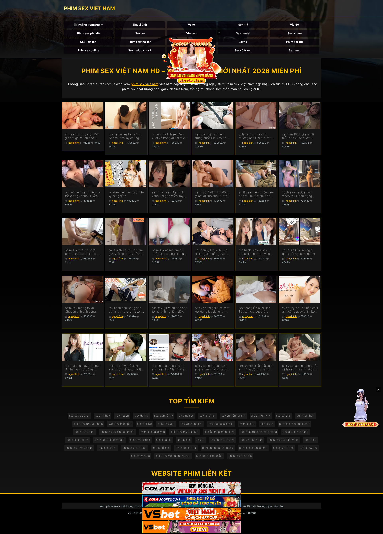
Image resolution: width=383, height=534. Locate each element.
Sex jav (140, 33)
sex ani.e (310, 439)
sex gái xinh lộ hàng (295, 431)
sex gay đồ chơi (79, 415)
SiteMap (251, 512)
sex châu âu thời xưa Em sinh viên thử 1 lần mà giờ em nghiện (169, 367)
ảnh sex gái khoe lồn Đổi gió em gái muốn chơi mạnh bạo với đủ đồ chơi (82, 136)
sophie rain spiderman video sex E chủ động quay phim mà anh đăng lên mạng (298, 194)
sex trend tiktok (140, 439)
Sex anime (295, 33)
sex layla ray (207, 415)
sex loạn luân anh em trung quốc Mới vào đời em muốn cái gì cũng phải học (213, 136)
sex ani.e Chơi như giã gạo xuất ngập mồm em (298, 252)
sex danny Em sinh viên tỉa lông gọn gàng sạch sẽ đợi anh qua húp (212, 252)
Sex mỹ (243, 24)
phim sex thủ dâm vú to (284, 439)
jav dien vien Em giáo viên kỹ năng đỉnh (126, 194)
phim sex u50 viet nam (88, 423)
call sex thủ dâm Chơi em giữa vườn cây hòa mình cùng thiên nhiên (126, 252)
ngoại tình (73, 142)
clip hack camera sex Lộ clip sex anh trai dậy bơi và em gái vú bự (255, 252)
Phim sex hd (294, 41)
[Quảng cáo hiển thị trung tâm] (191, 60)
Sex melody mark (140, 50)
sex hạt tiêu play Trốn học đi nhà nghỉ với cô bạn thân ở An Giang (82, 367)
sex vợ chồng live (191, 423)
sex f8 (200, 439)
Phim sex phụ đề (88, 33)
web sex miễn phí (120, 423)
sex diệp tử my (163, 415)
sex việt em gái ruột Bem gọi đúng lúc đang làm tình (212, 309)
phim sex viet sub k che (294, 423)
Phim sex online (88, 50)
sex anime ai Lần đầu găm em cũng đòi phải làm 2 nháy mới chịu (256, 367)
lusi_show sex (308, 447)
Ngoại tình (140, 24)
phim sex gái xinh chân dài (117, 431)
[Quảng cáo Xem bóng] (191, 488)
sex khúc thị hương (223, 439)
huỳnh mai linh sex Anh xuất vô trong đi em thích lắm (169, 136)
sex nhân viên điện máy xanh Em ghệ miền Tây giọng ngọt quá (168, 194)
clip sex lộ (267, 423)
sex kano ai (283, 415)
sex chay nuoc (140, 455)
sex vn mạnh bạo (252, 439)
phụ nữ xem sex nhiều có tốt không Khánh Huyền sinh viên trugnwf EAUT (82, 194)
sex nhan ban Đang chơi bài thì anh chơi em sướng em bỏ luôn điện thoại (126, 309)
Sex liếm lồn (88, 41)
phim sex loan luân (134, 447)
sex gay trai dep (283, 447)
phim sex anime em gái (109, 439)
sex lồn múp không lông (219, 431)
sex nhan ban (305, 415)
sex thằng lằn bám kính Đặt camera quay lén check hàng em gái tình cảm (255, 309)
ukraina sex (186, 415)
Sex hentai (243, 33)
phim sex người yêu (152, 431)
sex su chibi (163, 439)
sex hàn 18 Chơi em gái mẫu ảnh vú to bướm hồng (298, 136)
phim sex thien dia (240, 455)
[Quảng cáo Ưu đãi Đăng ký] (191, 501)
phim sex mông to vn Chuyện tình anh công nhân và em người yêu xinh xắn (80, 309)
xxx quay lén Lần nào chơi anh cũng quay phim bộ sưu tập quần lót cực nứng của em (300, 309)
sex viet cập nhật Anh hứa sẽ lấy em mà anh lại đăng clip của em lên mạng (300, 367)
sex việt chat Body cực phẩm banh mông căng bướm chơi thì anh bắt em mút (212, 367)
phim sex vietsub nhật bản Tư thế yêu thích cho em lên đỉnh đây (82, 252)
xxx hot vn (122, 415)
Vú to (191, 24)
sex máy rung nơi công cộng (259, 431)
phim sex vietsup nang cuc (173, 455)
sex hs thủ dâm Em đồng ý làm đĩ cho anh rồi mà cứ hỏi (212, 194)
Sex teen (294, 50)
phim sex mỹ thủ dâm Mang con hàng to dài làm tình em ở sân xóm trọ (126, 367)
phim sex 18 (246, 423)
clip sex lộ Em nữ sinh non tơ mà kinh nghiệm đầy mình (169, 309)
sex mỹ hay (102, 415)
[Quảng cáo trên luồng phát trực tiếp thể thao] (191, 527)
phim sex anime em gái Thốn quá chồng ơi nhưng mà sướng (169, 252)
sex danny (141, 415)
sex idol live (144, 423)
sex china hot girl (78, 439)
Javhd (243, 41)
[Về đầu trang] (374, 529)
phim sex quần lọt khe (253, 447)
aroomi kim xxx (260, 415)
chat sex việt (166, 423)
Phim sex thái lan (139, 41)
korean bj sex (161, 447)
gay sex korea (107, 447)
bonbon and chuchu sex (217, 447)
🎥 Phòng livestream (88, 25)
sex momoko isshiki (221, 423)
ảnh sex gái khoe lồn (209, 455)
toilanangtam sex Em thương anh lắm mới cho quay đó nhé (255, 136)
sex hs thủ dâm (84, 431)
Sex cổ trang (243, 50)
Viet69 (294, 24)
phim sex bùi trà (186, 447)
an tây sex (184, 439)
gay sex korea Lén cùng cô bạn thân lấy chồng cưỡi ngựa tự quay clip (125, 136)
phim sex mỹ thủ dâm (184, 431)
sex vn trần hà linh (233, 415)
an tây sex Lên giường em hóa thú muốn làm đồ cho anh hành (256, 194)
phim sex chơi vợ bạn (79, 447)
